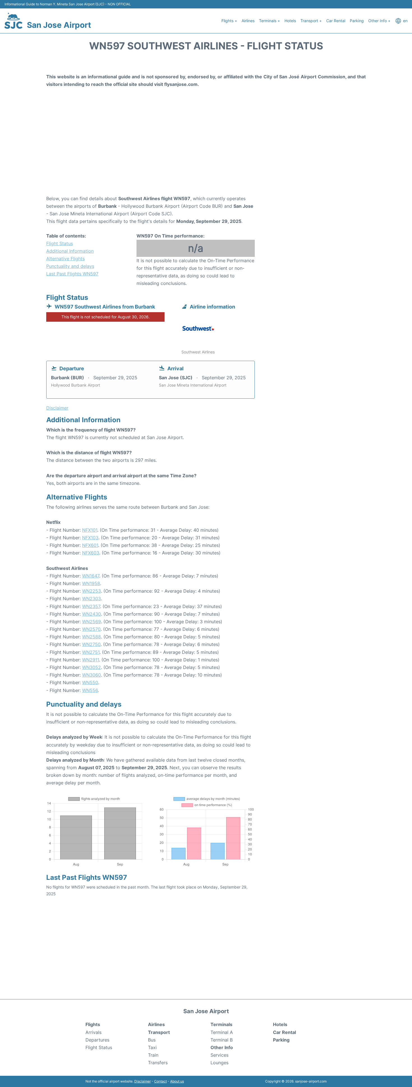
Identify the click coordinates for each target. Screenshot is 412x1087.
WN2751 (90, 652)
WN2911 (90, 660)
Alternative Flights (65, 258)
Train (153, 1055)
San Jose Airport (59, 25)
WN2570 (91, 629)
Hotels (290, 20)
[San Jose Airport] (13, 21)
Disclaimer (142, 1081)
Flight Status (59, 243)
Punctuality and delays (70, 266)
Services (219, 1055)
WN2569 (91, 621)
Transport (159, 1032)
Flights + (229, 20)
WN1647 (90, 576)
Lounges (219, 1062)
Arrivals (93, 1032)
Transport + (311, 20)
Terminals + (269, 20)
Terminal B (221, 1040)
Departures (97, 1040)
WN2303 (91, 598)
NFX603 (90, 553)
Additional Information (70, 251)
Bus (152, 1040)
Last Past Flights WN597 (72, 274)
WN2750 (91, 644)
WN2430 (91, 614)
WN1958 (91, 583)
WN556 (90, 690)
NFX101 (89, 530)
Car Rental (335, 20)
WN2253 (91, 591)
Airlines (248, 20)
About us (177, 1081)
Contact (160, 1081)
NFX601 (90, 545)
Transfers (158, 1062)
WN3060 (91, 675)
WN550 (90, 682)
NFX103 (90, 537)
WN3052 (91, 667)
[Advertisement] (206, 150)
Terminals (221, 1024)
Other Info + (379, 20)
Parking (357, 20)
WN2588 (91, 637)
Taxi (152, 1047)
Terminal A (221, 1032)
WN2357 (91, 606)
